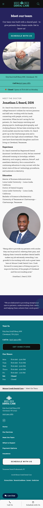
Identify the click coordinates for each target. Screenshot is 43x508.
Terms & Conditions (19, 480)
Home (5, 427)
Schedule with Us (21, 36)
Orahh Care (35, 480)
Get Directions (21, 347)
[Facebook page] (4, 420)
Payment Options (10, 448)
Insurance (6, 454)
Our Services (8, 432)
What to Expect (9, 443)
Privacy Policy (8, 480)
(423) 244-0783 (24, 83)
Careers (28, 480)
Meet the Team (9, 437)
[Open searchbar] (38, 4)
